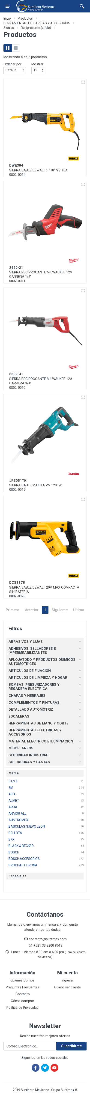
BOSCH (14, 852)
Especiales (17, 876)
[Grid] (7, 48)
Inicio (7, 18)
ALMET (14, 800)
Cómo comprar (22, 1001)
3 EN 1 (13, 781)
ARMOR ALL (17, 813)
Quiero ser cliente (67, 987)
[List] (16, 48)
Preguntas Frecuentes (22, 987)
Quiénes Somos (22, 980)
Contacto (22, 994)
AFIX (12, 794)
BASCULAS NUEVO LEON (27, 826)
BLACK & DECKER (21, 846)
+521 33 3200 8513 (47, 945)
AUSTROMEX (18, 820)
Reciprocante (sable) (36, 28)
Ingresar (67, 980)
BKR (12, 839)
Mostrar (37, 64)
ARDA (13, 807)
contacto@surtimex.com (48, 939)
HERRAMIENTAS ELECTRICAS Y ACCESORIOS (36, 23)
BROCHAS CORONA (23, 865)
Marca (14, 773)
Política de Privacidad (22, 1007)
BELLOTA (15, 833)
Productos (25, 18)
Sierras (8, 28)
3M (11, 788)
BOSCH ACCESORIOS (24, 859)
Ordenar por (12, 64)
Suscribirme (71, 1046)
